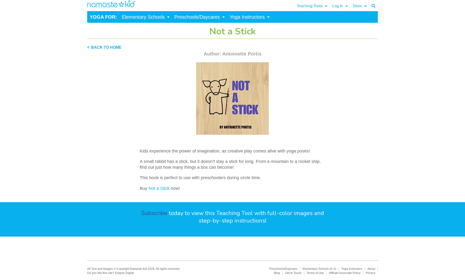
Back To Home (105, 47)
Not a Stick (159, 188)
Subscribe (154, 213)
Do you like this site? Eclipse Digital (110, 273)
